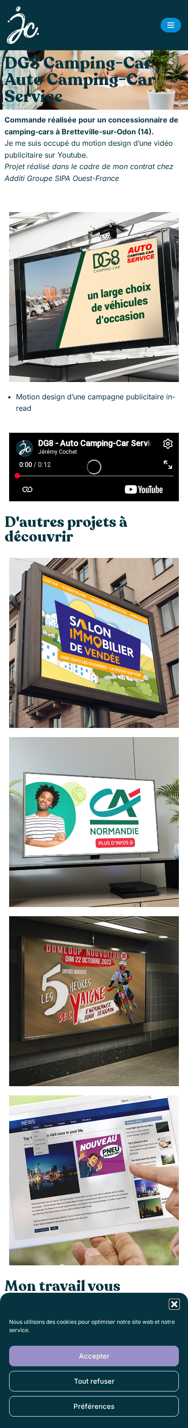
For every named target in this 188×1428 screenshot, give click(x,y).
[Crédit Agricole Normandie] (94, 822)
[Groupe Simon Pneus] (94, 1180)
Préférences (94, 1406)
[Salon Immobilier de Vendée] (94, 643)
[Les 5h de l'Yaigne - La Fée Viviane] (94, 1001)
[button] (174, 1304)
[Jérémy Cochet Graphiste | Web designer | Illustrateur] (25, 25)
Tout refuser (94, 1381)
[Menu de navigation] (171, 25)
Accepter (94, 1356)
